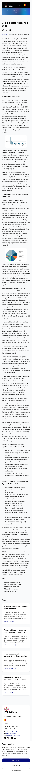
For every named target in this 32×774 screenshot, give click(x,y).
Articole (4, 35)
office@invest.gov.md (13, 735)
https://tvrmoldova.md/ (12, 589)
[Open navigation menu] (19, 5)
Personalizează (16, 770)
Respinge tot (16, 765)
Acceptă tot (16, 760)
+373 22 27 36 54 (11, 731)
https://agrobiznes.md (12, 587)
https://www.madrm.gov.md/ (13, 584)
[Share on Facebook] (7, 30)
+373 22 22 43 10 (11, 733)
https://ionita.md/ (10, 591)
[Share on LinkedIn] (10, 30)
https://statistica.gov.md (12, 582)
